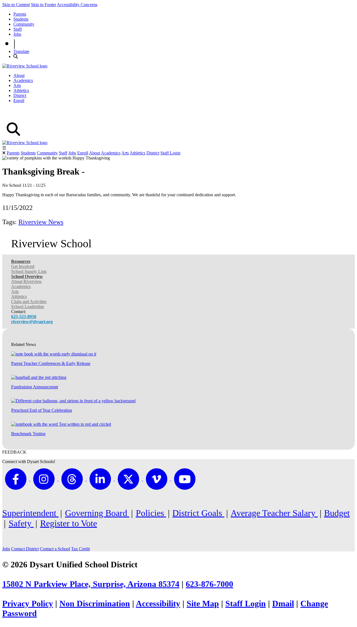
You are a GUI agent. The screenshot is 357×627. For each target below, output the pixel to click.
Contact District (25, 548)
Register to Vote (68, 523)
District (19, 95)
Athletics (21, 90)
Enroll (18, 100)
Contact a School (55, 548)
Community (23, 24)
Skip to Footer (43, 4)
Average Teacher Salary (274, 513)
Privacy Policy (27, 603)
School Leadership (27, 306)
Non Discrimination (94, 603)
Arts (17, 85)
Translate (21, 51)
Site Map (203, 603)
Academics (23, 80)
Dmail (283, 603)
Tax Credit (80, 548)
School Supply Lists (29, 271)
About (19, 75)
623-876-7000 (209, 584)
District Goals (198, 513)
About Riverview (26, 281)
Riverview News (40, 222)
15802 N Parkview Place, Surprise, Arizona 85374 (90, 584)
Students (20, 19)
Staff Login (170, 153)
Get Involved (22, 266)
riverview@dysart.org (32, 321)
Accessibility (158, 603)
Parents (19, 14)
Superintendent (30, 513)
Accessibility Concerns (77, 4)
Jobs (17, 34)
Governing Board (97, 513)
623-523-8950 (23, 316)
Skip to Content (16, 4)
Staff (17, 29)
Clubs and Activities (29, 301)
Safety (21, 523)
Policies (151, 513)
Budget (337, 513)
